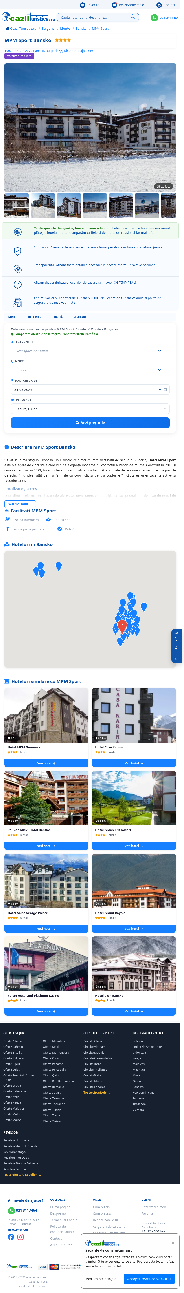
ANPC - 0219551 (62, 1245)
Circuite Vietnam (94, 1047)
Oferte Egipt (11, 1070)
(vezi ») (158, 247)
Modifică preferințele (100, 1279)
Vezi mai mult (18, 504)
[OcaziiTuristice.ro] (28, 16)
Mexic (136, 1075)
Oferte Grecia (12, 1085)
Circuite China (92, 1041)
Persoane (23, 400)
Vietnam (138, 1110)
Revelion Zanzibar (15, 1169)
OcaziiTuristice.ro (22, 28)
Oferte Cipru (11, 1064)
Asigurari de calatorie (109, 1226)
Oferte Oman (51, 1058)
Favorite (92, 5)
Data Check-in (25, 380)
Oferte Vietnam (53, 1121)
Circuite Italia (92, 1075)
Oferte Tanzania (53, 1098)
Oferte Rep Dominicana (58, 1081)
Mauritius (139, 1070)
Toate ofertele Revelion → (22, 1175)
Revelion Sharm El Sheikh (20, 1146)
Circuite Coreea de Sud (98, 1058)
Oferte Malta (11, 1114)
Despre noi (58, 1213)
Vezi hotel (44, 763)
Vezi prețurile (93, 422)
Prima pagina (60, 1207)
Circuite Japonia (93, 1052)
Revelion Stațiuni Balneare (20, 1163)
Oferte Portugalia (54, 1070)
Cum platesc (102, 1213)
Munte (65, 28)
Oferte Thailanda (54, 1104)
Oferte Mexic (51, 1047)
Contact (169, 5)
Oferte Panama (53, 1064)
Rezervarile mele (131, 5)
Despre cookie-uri (106, 1220)
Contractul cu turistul (109, 1233)
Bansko (81, 28)
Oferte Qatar (51, 1075)
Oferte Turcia (51, 1115)
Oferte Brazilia (12, 1052)
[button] (123, 604)
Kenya (137, 1058)
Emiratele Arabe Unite (147, 1047)
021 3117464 (169, 17)
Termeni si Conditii (64, 1220)
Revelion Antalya (14, 1152)
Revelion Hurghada (16, 1140)
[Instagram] (20, 1237)
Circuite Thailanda (95, 1070)
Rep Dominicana (143, 1092)
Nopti (20, 361)
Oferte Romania (53, 1087)
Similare (80, 317)
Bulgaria (48, 28)
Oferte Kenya (12, 1103)
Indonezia (139, 1052)
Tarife (12, 317)
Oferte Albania (12, 1041)
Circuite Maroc (93, 1081)
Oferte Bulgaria (13, 1058)
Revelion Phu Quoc (16, 1158)
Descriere (35, 317)
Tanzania (138, 1098)
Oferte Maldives (13, 1108)
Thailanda (139, 1104)
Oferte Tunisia (52, 1110)
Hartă (58, 317)
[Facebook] (11, 1237)
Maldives (139, 1064)
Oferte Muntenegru (56, 1052)
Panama (138, 1087)
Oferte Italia (11, 1097)
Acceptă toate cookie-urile (149, 1278)
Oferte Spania (52, 1092)
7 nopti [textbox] (22, 370)
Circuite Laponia (94, 1087)
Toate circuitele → (96, 1092)
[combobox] (90, 370)
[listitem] (16, 205)
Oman (137, 1081)
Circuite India (92, 1064)
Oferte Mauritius (54, 1041)
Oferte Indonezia (14, 1091)
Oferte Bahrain (13, 1047)
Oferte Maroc (12, 1120)
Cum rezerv (101, 1207)
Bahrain (138, 1041)
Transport (24, 342)
